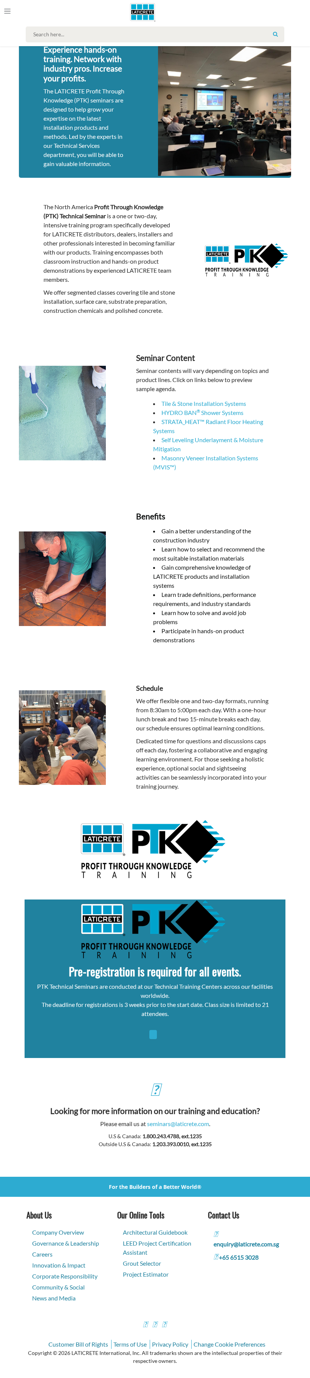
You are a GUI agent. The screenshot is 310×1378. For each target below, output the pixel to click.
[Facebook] (145, 1325)
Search (276, 34)
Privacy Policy (170, 1344)
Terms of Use (130, 1344)
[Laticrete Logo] (140, 12)
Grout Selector (142, 1263)
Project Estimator (146, 1274)
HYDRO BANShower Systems (202, 412)
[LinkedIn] (164, 1325)
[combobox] (156, 34)
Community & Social (58, 1287)
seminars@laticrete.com (178, 1123)
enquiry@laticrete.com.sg (246, 1244)
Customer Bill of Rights (78, 1344)
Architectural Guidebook (155, 1232)
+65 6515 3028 (239, 1257)
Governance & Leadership (65, 1243)
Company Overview (58, 1232)
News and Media (54, 1298)
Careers (42, 1254)
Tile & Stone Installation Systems (203, 403)
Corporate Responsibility (65, 1276)
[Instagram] (154, 1325)
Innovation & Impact (58, 1265)
